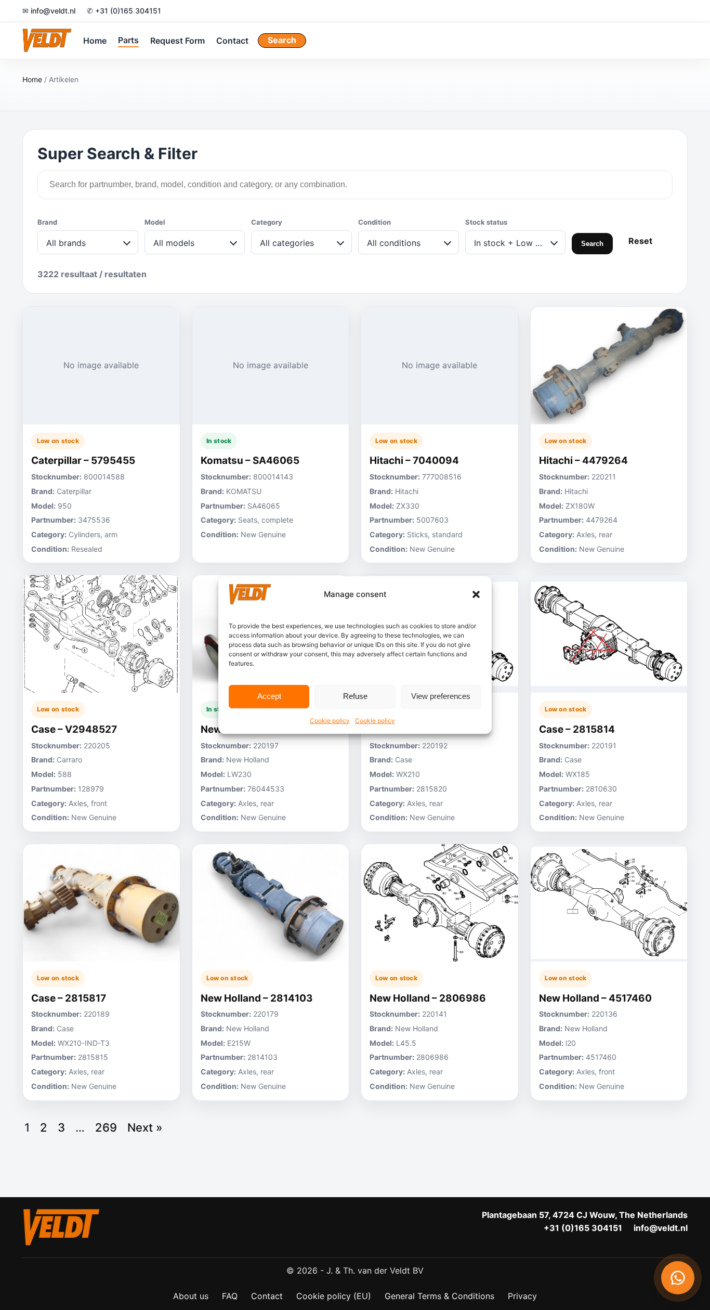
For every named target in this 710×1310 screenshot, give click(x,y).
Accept (269, 696)
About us (190, 1296)
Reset (640, 241)
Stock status (486, 222)
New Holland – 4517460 (595, 998)
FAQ (230, 1296)
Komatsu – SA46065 (250, 460)
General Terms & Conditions (439, 1296)
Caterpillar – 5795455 (83, 460)
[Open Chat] (677, 1277)
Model (154, 222)
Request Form (177, 40)
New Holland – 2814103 (257, 998)
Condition (374, 222)
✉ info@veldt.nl (48, 10)
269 (106, 1127)
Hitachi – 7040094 (414, 460)
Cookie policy (330, 720)
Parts (128, 39)
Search (282, 40)
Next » (145, 1127)
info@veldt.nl (661, 1228)
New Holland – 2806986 (428, 998)
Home (95, 40)
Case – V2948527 (74, 729)
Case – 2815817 (68, 998)
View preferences (440, 696)
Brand (47, 222)
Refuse (355, 696)
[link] (101, 435)
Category (266, 222)
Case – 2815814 (577, 729)
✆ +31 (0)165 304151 (124, 10)
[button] (476, 594)
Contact (232, 40)
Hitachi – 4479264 (583, 460)
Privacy (522, 1296)
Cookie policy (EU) (333, 1296)
